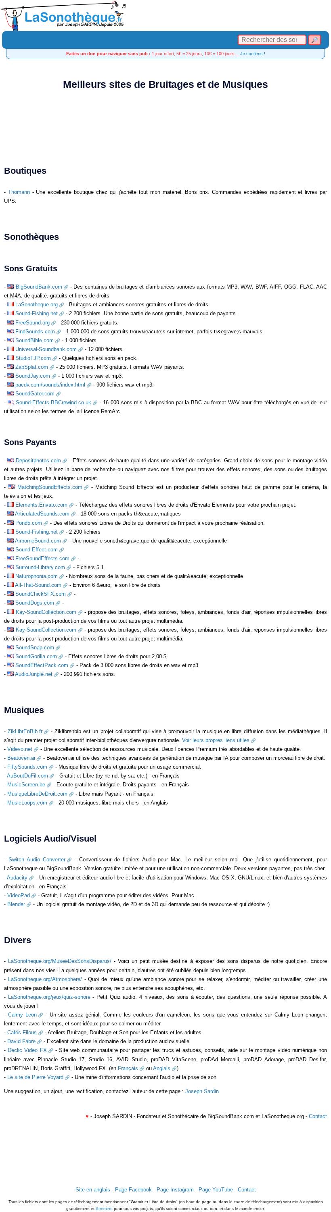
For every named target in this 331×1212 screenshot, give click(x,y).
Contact (318, 1116)
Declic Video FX (27, 1050)
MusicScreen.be (26, 785)
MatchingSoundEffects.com (49, 487)
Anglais (161, 1068)
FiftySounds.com (27, 767)
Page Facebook (133, 1190)
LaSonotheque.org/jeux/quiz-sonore (49, 997)
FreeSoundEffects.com (42, 558)
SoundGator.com (34, 394)
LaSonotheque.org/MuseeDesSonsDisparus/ (59, 961)
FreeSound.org (32, 323)
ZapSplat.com (31, 367)
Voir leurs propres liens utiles (215, 740)
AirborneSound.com (38, 541)
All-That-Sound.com (38, 585)
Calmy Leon (22, 1015)
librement (104, 1208)
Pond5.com (28, 523)
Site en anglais (92, 1190)
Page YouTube (216, 1190)
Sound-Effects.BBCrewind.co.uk (53, 402)
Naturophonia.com (36, 576)
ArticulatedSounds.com (42, 514)
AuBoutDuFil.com (27, 776)
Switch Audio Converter (36, 860)
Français (128, 1068)
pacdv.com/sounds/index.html (50, 385)
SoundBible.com (34, 340)
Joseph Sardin (202, 1091)
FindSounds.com (35, 331)
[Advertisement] (165, 121)
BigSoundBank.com (39, 287)
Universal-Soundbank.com (46, 349)
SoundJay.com (32, 376)
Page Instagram (175, 1190)
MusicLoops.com (27, 803)
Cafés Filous (22, 1032)
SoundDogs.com (34, 603)
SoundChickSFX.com (40, 594)
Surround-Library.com (40, 567)
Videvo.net (19, 749)
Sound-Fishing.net (36, 313)
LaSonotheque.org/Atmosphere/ (45, 979)
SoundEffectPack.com (41, 665)
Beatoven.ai (21, 758)
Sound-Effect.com (36, 550)
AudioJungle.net (33, 674)
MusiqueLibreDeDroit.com (37, 794)
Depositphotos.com (38, 460)
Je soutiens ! (252, 53)
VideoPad (18, 895)
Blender (16, 904)
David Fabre (21, 1041)
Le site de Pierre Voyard (35, 1077)
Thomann (19, 192)
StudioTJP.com (33, 358)
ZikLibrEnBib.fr (25, 731)
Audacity (17, 878)
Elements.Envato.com (41, 505)
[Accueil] (165, 15)
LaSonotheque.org (36, 304)
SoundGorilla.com (36, 656)
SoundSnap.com (34, 647)
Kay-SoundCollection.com (46, 612)
